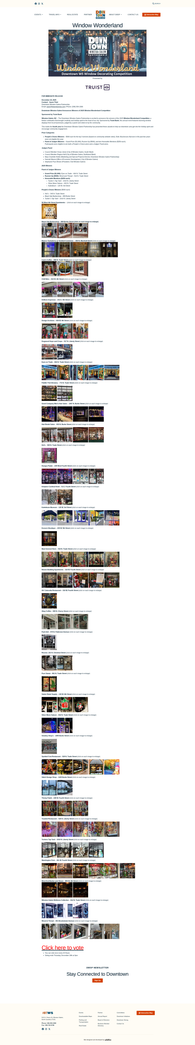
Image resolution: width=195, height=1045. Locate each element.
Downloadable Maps (85, 1016)
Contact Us (133, 14)
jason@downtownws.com (56, 107)
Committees (121, 1012)
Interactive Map (152, 14)
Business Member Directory (103, 1024)
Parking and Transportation (83, 1021)
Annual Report (102, 1016)
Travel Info (54, 14)
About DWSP (114, 14)
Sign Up (97, 980)
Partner (88, 14)
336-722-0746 (49, 1025)
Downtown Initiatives (123, 1016)
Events (38, 14)
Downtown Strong (122, 1020)
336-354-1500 (51, 1023)
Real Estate (72, 14)
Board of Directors (103, 1020)
